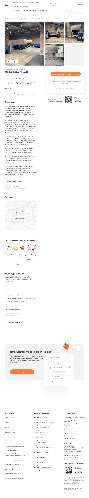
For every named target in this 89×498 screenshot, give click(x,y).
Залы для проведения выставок (44, 460)
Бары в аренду (39, 437)
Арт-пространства (40, 445)
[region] (21, 252)
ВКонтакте (77, 458)
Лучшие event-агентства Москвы (72, 436)
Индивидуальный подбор (11, 450)
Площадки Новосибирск (20, 18)
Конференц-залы (40, 450)
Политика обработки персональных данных (14, 479)
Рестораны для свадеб (42, 432)
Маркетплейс (8, 420)
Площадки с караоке (41, 442)
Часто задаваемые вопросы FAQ (13, 444)
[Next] (37, 253)
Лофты (32, 18)
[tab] (18, 264)
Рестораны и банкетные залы (43, 435)
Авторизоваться (14, 322)
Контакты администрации (12, 453)
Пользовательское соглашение (13, 476)
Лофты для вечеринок (41, 425)
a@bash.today (78, 455)
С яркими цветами (29, 298)
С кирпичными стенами (13, 298)
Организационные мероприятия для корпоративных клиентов (14, 447)
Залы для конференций (42, 455)
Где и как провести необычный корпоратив (72, 424)
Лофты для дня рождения (42, 427)
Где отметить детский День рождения (74, 417)
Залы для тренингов (41, 457)
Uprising (72, 493)
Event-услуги (8, 427)
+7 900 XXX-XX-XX (65, 74)
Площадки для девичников (43, 430)
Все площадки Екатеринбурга (42, 467)
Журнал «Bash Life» (10, 432)
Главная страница (9, 417)
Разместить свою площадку (12, 464)
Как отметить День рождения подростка (72, 420)
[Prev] (4, 253)
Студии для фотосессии (42, 440)
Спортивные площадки (42, 420)
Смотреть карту (20, 218)
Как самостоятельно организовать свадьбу (73, 432)
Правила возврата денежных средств (15, 455)
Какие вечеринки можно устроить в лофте (73, 428)
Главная (7, 18)
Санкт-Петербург (10, 425)
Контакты (7, 435)
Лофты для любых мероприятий (44, 422)
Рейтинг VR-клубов (69, 438)
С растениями (21, 295)
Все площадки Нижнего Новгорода (44, 470)
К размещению (22, 372)
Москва (8, 422)
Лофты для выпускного (42, 465)
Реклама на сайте (9, 430)
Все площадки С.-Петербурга (42, 452)
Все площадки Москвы (40, 417)
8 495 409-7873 (68, 455)
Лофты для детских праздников (44, 447)
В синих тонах (10, 295)
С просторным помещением (15, 302)
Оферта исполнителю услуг (12, 473)
